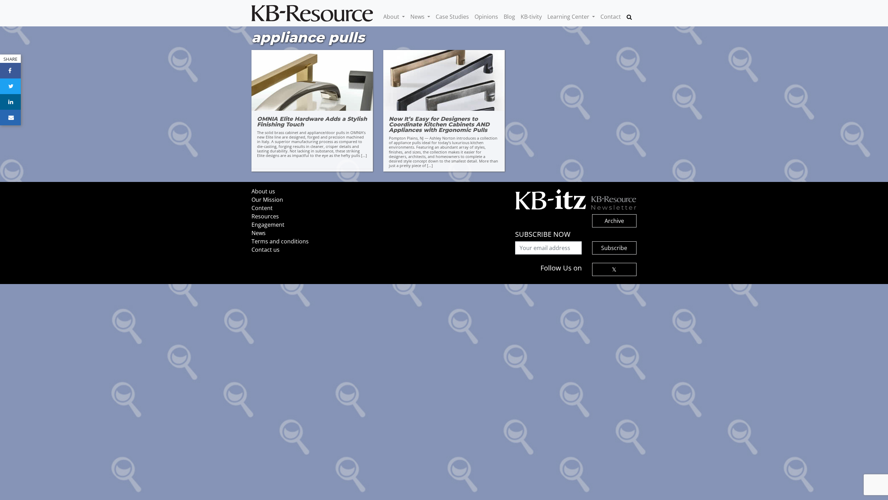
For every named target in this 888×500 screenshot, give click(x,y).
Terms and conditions (280, 241)
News (418, 16)
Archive (614, 221)
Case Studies (452, 16)
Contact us (265, 249)
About (392, 16)
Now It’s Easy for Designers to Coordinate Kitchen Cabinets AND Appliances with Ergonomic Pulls (439, 124)
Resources (265, 216)
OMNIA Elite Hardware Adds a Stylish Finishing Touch (312, 121)
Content (262, 208)
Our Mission (267, 199)
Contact (610, 16)
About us (263, 191)
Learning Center (569, 16)
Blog (509, 16)
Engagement (267, 224)
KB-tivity (531, 16)
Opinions (486, 16)
